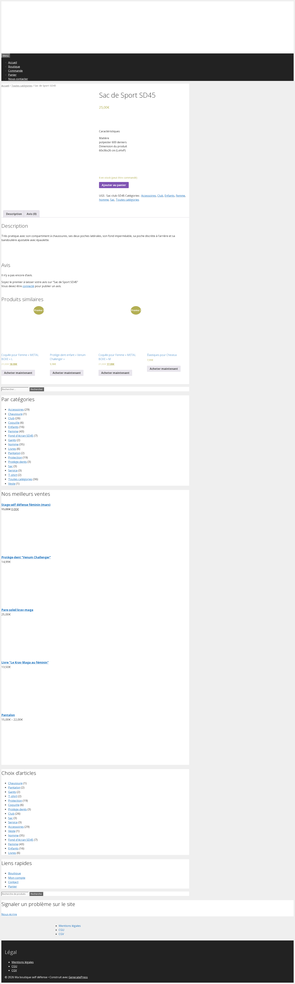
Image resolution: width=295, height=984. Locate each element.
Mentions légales (70, 926)
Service (13, 470)
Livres (12, 449)
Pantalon (14, 453)
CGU (61, 930)
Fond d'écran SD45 (20, 436)
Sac (112, 200)
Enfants (169, 196)
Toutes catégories (21, 85)
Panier (12, 75)
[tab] (14, 213)
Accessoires (148, 196)
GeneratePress (78, 977)
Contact (13, 882)
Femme (180, 196)
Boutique (14, 66)
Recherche (36, 893)
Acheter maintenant (18, 373)
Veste (11, 484)
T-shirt (12, 475)
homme (104, 200)
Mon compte (16, 878)
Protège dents (17, 462)
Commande (15, 71)
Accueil (12, 62)
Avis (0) (32, 214)
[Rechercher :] (15, 389)
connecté (28, 286)
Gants (12, 440)
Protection (15, 457)
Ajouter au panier (114, 185)
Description (14, 214)
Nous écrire (9, 914)
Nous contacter (18, 79)
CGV (61, 934)
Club (160, 196)
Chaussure (15, 414)
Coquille (13, 423)
